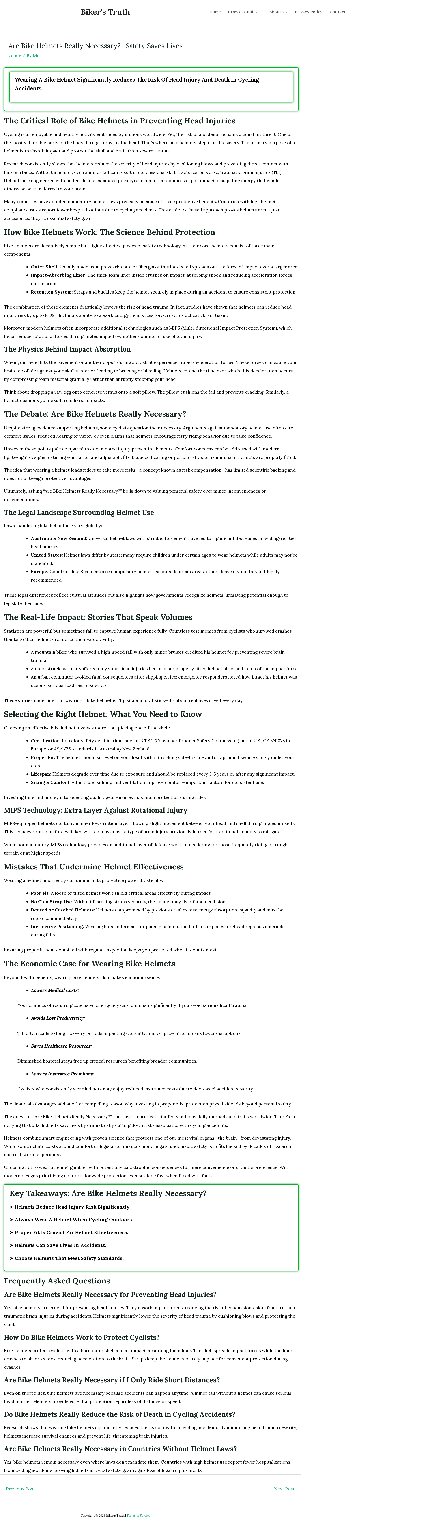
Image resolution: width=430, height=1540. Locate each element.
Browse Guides (243, 11)
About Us (278, 11)
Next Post (287, 1489)
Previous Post (17, 1489)
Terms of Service (138, 1516)
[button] (260, 12)
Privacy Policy (308, 11)
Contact (338, 11)
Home (215, 11)
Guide (15, 55)
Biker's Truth (105, 12)
